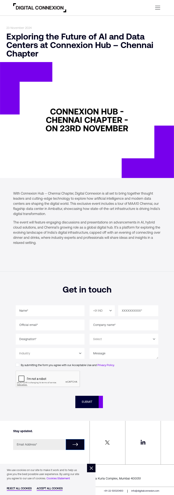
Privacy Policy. (106, 365)
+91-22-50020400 (113, 490)
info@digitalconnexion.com (145, 490)
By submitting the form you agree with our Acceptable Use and (68, 365)
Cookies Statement (58, 478)
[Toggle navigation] (157, 7)
